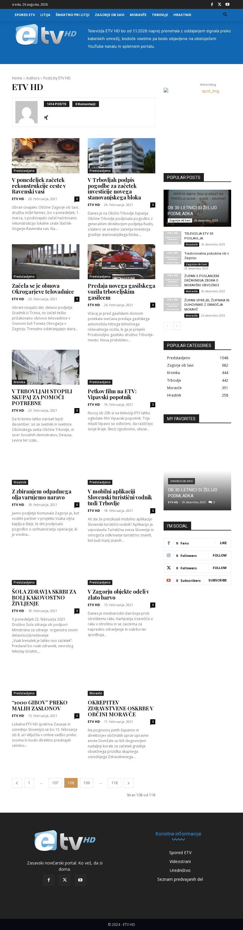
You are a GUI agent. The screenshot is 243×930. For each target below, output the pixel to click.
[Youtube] (227, 4)
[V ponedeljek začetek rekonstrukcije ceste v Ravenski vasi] (45, 155)
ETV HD (18, 198)
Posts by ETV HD (57, 78)
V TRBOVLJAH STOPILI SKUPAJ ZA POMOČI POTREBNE (42, 397)
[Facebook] (212, 4)
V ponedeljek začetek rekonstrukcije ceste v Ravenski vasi (38, 185)
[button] (225, 15)
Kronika (19, 382)
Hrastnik (20, 482)
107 (55, 782)
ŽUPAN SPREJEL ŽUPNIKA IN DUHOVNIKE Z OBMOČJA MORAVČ (206, 304)
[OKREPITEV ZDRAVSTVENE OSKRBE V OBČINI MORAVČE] (121, 678)
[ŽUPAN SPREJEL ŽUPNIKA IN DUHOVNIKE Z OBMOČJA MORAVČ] (172, 304)
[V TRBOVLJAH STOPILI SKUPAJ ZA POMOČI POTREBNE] (45, 367)
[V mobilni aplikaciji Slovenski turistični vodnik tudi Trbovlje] (121, 467)
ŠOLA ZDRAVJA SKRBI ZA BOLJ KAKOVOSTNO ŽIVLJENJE (44, 597)
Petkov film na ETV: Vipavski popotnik (112, 394)
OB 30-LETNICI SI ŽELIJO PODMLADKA (192, 210)
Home (17, 78)
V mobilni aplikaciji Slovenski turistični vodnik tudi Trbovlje (120, 497)
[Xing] (46, 116)
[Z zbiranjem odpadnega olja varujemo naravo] (45, 467)
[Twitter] (219, 4)
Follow (220, 555)
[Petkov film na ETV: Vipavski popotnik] (121, 367)
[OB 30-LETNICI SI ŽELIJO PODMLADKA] (197, 470)
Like (223, 543)
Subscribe (217, 580)
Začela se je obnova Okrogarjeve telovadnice (43, 288)
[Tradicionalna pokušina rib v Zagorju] (172, 257)
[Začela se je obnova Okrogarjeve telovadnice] (45, 261)
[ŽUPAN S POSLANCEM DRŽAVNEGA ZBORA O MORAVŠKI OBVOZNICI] (172, 280)
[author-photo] (29, 112)
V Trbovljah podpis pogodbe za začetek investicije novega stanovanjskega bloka (114, 188)
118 (114, 782)
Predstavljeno (24, 171)
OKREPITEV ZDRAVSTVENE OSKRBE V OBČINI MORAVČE (121, 708)
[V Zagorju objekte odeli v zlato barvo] (121, 567)
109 (87, 782)
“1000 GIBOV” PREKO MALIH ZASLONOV (40, 705)
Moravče (95, 693)
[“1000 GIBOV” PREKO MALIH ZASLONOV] (45, 678)
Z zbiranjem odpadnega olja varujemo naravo (41, 494)
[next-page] (129, 783)
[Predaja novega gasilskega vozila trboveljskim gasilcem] (121, 261)
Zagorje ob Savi (180, 220)
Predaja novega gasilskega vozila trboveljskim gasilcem (121, 291)
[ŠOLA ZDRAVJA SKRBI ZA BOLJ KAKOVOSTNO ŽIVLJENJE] (45, 567)
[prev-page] (17, 783)
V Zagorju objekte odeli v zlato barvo (118, 594)
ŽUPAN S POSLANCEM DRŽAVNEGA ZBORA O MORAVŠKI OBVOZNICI (201, 280)
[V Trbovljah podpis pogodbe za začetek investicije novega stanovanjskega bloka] (121, 155)
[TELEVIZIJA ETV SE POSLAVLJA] (172, 238)
